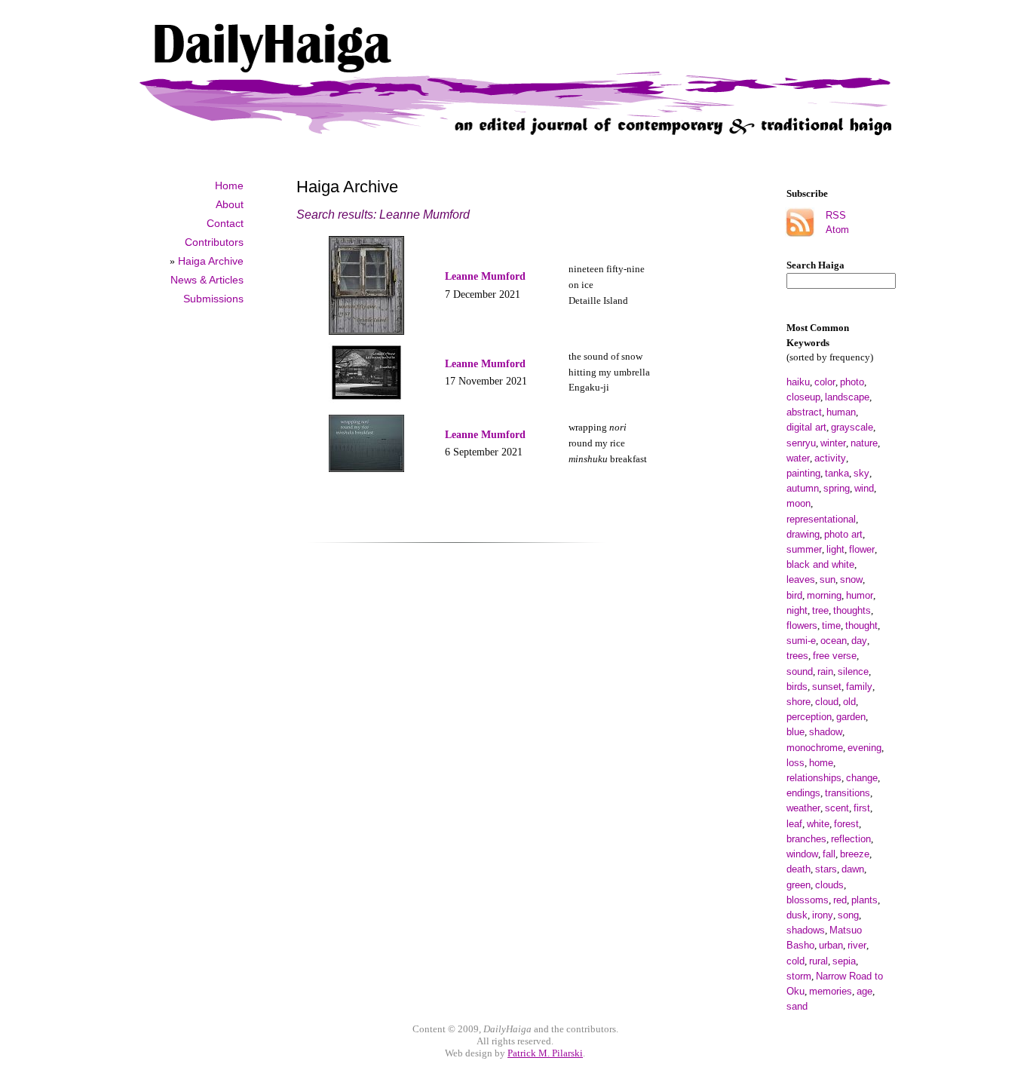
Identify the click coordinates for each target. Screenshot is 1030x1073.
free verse (835, 655)
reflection (851, 839)
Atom (837, 229)
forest (846, 823)
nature (864, 443)
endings (803, 793)
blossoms (807, 900)
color (824, 382)
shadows (805, 930)
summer (804, 549)
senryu (801, 443)
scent (837, 808)
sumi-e (801, 640)
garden (851, 716)
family (859, 686)
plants (864, 900)
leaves (800, 579)
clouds (829, 885)
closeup (803, 397)
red (840, 900)
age (864, 991)
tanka (837, 473)
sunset (826, 686)
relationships (813, 777)
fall (829, 854)
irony (822, 915)
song (848, 915)
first (862, 808)
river (857, 945)
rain (825, 671)
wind (864, 488)
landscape (847, 397)
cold (795, 961)
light (835, 549)
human (841, 412)
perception (809, 716)
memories (830, 991)
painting (803, 473)
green (798, 885)
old (849, 701)
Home (229, 185)
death (798, 869)
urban (831, 945)
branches (806, 839)
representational (821, 519)
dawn (852, 869)
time (831, 625)
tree (820, 610)
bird (794, 595)
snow (851, 579)
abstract (804, 412)
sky (861, 473)
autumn (802, 488)
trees (797, 655)
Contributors (214, 242)
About (230, 204)
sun (827, 579)
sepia (844, 961)
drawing (803, 534)
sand (797, 1006)
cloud (826, 701)
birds (797, 686)
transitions (847, 793)
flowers (801, 625)
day (859, 640)
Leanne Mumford (485, 276)
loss (795, 762)
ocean (833, 640)
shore (798, 701)
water (798, 458)
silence (853, 671)
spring (836, 488)
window (802, 854)
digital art (806, 427)
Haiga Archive (211, 261)
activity (830, 458)
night (797, 610)
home (821, 762)
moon (798, 503)
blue (795, 731)
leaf (794, 823)
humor (859, 595)
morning (824, 595)
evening (864, 747)
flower (862, 549)
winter (833, 443)
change (862, 777)
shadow (825, 731)
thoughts (852, 610)
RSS (836, 215)
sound (799, 671)
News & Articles (207, 280)
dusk (797, 915)
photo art (843, 534)
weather (803, 808)
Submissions (213, 299)
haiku (798, 382)
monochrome (814, 747)
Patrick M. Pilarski (545, 1053)
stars (826, 869)
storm (798, 976)
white (818, 823)
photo (852, 382)
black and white (820, 564)
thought (861, 625)
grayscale (852, 427)
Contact (225, 223)
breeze (854, 854)
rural (818, 961)
